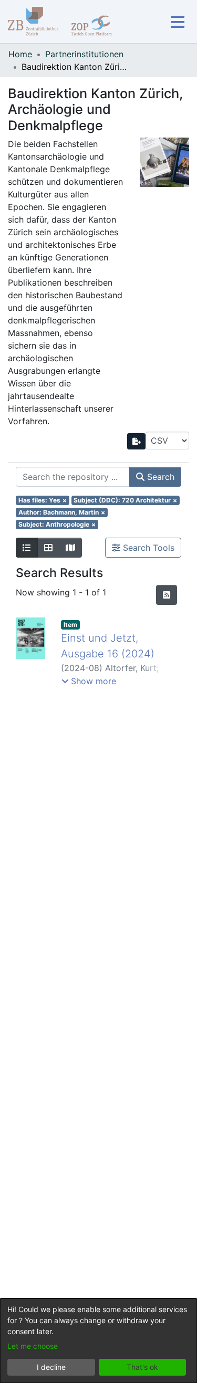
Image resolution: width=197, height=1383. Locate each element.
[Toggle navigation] (177, 22)
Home (20, 54)
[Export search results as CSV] (136, 441)
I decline (51, 1367)
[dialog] (98, 1340)
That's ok (142, 1367)
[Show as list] (27, 548)
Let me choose (32, 1346)
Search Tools (147, 547)
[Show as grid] (48, 548)
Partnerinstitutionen (84, 54)
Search (159, 477)
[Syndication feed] (166, 595)
